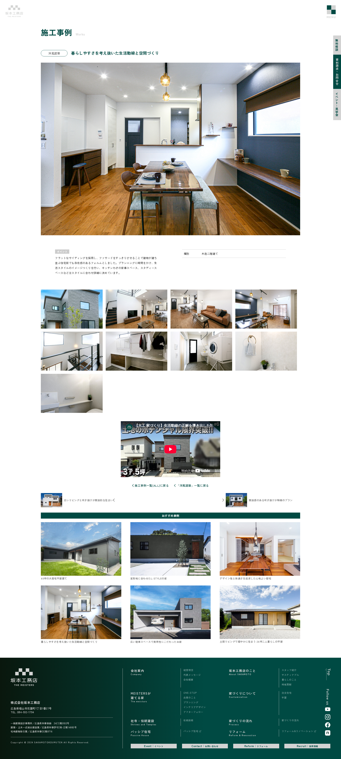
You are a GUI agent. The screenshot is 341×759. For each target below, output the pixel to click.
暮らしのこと (289, 679)
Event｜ (153, 746)
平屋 (284, 697)
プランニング (190, 702)
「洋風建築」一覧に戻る (192, 485)
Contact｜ (204, 746)
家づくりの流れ (290, 720)
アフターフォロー (193, 712)
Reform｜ (256, 746)
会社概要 (188, 679)
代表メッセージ (192, 674)
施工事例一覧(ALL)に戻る (151, 485)
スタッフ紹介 (289, 670)
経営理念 (188, 670)
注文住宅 (287, 692)
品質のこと (189, 697)
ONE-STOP (190, 692)
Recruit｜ (307, 746)
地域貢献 (287, 684)
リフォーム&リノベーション (298, 731)
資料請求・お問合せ (337, 71)
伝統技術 (188, 720)
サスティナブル (290, 674)
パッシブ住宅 (191, 731)
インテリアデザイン (194, 707)
